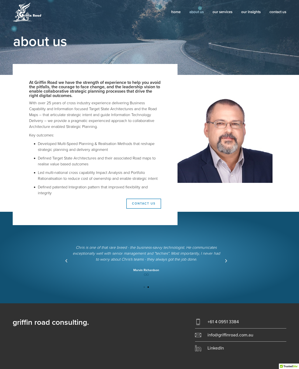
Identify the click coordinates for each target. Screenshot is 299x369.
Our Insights (251, 12)
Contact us (277, 12)
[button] (144, 287)
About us (196, 12)
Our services (222, 12)
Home (176, 12)
